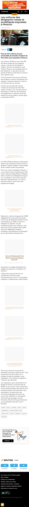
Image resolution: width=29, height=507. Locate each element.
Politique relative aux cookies (8, 481)
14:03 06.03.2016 (5, 27)
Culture (8, 407)
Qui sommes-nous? (6, 475)
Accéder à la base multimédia (20, 46)
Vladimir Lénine (5, 413)
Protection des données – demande (10, 484)
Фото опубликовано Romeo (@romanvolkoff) (15, 209)
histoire (12, 413)
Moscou (24, 407)
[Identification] (18, 11)
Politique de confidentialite (8, 479)
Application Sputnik (16, 486)
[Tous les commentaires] (2, 504)
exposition (24, 413)
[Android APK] (5, 493)
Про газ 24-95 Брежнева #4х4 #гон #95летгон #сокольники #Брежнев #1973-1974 (15, 257)
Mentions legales (15, 475)
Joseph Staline (5, 410)
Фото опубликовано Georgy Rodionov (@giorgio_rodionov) (14, 364)
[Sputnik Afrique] (5, 12)
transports (17, 413)
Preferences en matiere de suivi (9, 488)
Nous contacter (5, 477)
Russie (19, 407)
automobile (4, 416)
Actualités (14, 407)
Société (3, 407)
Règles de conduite (6, 486)
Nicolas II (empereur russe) (16, 410)
